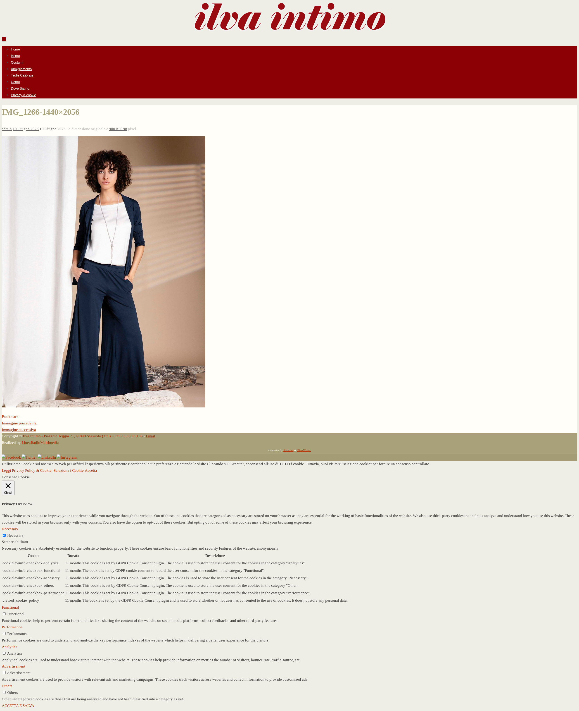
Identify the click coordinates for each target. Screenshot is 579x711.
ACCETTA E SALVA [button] (18, 706)
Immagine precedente (19, 423)
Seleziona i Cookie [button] (69, 470)
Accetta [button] (91, 470)
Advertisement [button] (13, 666)
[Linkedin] (47, 457)
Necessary (15, 535)
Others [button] (7, 686)
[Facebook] (12, 457)
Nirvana (288, 450)
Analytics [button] (9, 647)
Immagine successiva (19, 430)
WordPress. (304, 450)
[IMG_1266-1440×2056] (103, 406)
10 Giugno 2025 (26, 129)
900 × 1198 (118, 129)
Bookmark (10, 416)
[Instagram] (67, 457)
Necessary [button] (10, 529)
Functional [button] (10, 607)
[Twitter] (30, 457)
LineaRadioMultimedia (40, 442)
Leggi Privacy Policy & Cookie (27, 470)
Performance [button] (12, 627)
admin (7, 129)
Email (150, 436)
